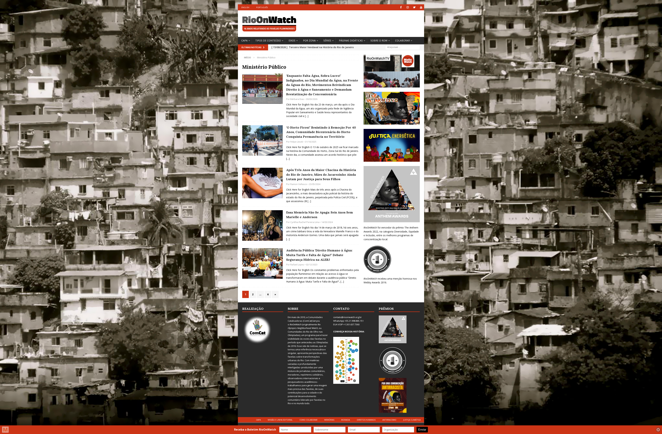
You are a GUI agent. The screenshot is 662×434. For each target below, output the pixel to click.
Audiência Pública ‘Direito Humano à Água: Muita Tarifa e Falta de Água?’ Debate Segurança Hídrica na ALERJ (319, 254)
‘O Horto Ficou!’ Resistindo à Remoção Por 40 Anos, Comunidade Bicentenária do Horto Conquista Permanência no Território (321, 132)
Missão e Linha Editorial (280, 419)
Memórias (329, 419)
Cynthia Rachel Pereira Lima (304, 222)
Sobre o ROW (378, 40)
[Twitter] (414, 7)
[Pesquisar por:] (402, 47)
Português (262, 7)
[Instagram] (408, 7)
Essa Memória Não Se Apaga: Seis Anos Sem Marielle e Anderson (319, 214)
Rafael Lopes (297, 264)
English (245, 7)
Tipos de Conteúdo (268, 40)
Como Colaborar (308, 419)
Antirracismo (389, 419)
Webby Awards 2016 (375, 282)
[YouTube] (421, 7)
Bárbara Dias (297, 99)
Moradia (345, 419)
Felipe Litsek (296, 141)
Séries (327, 40)
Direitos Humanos (366, 419)
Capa (244, 40)
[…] (306, 116)
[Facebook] (401, 7)
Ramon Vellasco (298, 184)
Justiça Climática (412, 419)
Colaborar (402, 40)
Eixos (292, 40)
